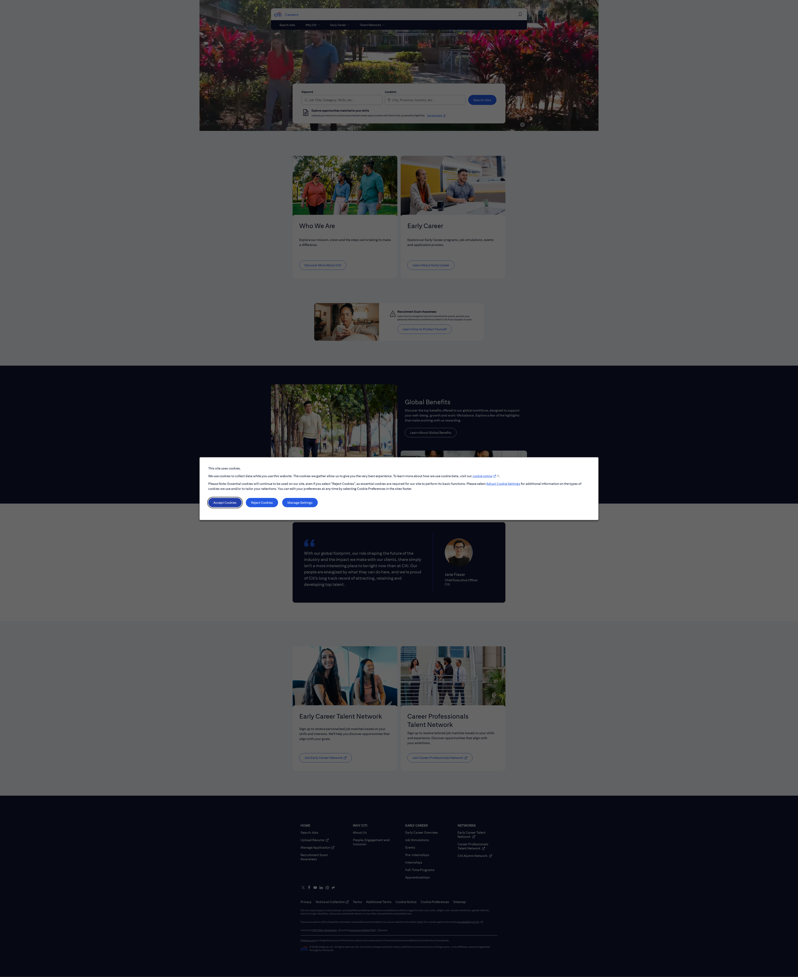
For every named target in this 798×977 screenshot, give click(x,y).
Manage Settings (300, 502)
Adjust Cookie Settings (503, 483)
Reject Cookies (262, 502)
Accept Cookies (224, 502)
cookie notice (482, 476)
